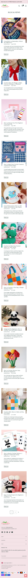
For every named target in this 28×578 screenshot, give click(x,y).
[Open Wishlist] (25, 575)
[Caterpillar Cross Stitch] (5, 6)
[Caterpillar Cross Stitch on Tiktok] (10, 532)
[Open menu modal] (25, 5)
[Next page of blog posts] (18, 512)
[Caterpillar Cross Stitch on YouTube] (12, 532)
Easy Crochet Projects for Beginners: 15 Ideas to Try (14, 495)
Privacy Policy (3, 567)
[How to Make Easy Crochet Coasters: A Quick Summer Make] (14, 153)
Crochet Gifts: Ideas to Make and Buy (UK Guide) (14, 412)
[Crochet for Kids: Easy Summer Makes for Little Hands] (14, 235)
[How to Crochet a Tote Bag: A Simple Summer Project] (14, 276)
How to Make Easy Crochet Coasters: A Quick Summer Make (14, 165)
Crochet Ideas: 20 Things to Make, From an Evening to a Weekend (13, 83)
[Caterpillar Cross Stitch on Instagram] (5, 532)
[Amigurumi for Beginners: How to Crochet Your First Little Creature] (14, 318)
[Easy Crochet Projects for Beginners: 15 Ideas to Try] (14, 483)
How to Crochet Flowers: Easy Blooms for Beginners (12, 371)
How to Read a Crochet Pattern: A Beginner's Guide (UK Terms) (13, 454)
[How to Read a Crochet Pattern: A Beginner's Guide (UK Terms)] (14, 442)
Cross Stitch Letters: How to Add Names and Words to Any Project (13, 206)
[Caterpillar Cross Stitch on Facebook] (2, 532)
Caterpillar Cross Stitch (12, 565)
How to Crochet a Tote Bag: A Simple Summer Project (14, 288)
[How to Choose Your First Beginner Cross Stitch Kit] (14, 111)
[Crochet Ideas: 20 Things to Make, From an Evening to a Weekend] (14, 71)
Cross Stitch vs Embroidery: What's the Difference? (13, 42)
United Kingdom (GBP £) (7, 562)
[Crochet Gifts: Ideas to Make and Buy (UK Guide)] (14, 401)
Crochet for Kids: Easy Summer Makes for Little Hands (12, 246)
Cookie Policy (8, 567)
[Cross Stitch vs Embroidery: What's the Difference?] (14, 30)
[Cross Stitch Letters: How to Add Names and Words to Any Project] (14, 194)
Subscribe (24, 556)
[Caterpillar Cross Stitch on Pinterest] (7, 532)
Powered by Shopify (4, 568)
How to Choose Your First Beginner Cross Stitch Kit (13, 123)
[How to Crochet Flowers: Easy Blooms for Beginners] (14, 359)
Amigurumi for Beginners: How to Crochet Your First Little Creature (13, 329)
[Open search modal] (19, 5)
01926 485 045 (9, 527)
